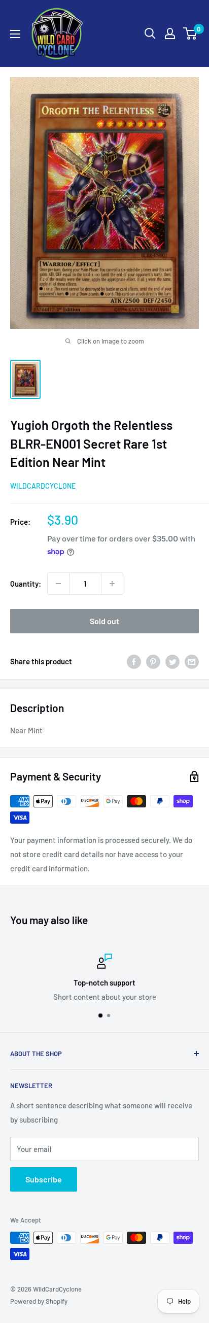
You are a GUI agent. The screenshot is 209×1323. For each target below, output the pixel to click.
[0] (190, 33)
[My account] (170, 33)
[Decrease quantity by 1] (58, 583)
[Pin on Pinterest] (153, 661)
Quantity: (25, 583)
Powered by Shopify (38, 1301)
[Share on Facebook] (134, 661)
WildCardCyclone (43, 486)
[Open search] (150, 33)
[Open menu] (15, 34)
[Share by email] (192, 661)
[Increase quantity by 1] (112, 583)
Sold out (104, 621)
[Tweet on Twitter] (172, 661)
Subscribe (43, 1179)
